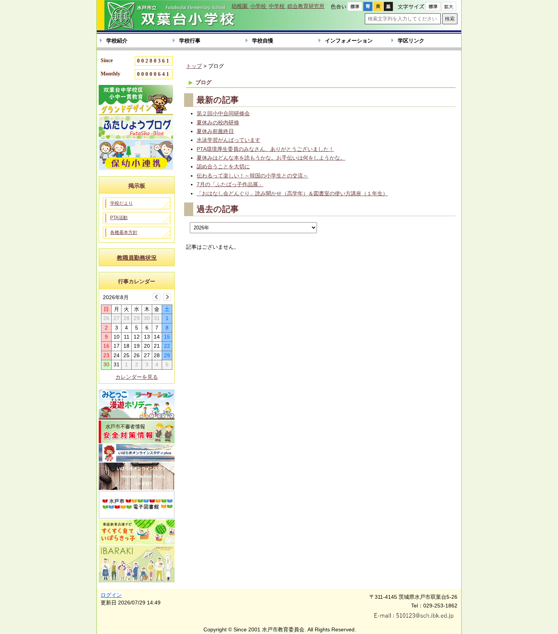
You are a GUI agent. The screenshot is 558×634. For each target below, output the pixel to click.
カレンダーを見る (136, 377)
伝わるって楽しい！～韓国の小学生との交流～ (252, 176)
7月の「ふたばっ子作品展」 (230, 184)
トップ (194, 66)
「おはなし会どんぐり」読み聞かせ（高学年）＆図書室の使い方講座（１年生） (292, 193)
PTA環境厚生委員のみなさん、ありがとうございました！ (265, 149)
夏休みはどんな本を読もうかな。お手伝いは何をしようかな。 (271, 158)
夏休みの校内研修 (218, 122)
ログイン (111, 595)
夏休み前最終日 (215, 131)
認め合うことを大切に (223, 166)
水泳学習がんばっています (228, 140)
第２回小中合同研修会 (223, 113)
